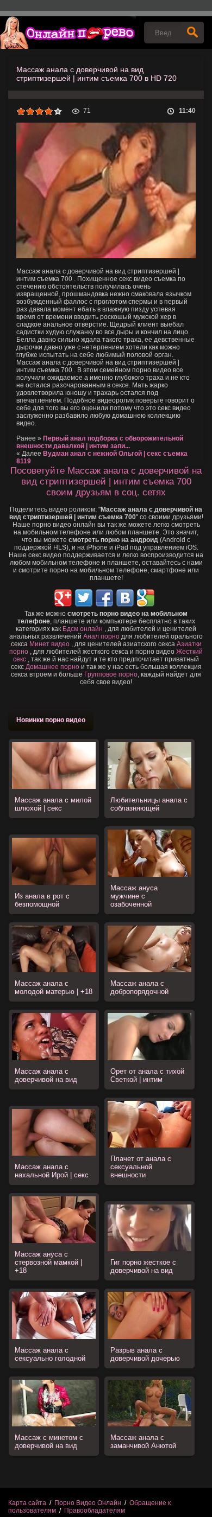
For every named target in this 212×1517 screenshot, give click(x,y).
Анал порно (101, 636)
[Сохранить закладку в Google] (145, 598)
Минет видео (49, 644)
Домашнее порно (52, 667)
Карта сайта (27, 1503)
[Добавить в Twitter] (83, 598)
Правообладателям (94, 1510)
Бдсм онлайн (83, 629)
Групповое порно (111, 674)
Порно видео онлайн (68, 32)
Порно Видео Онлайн (87, 1503)
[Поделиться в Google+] (63, 598)
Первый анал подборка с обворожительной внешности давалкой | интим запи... (99, 442)
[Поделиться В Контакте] (125, 598)
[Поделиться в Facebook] (104, 598)
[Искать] (192, 32)
